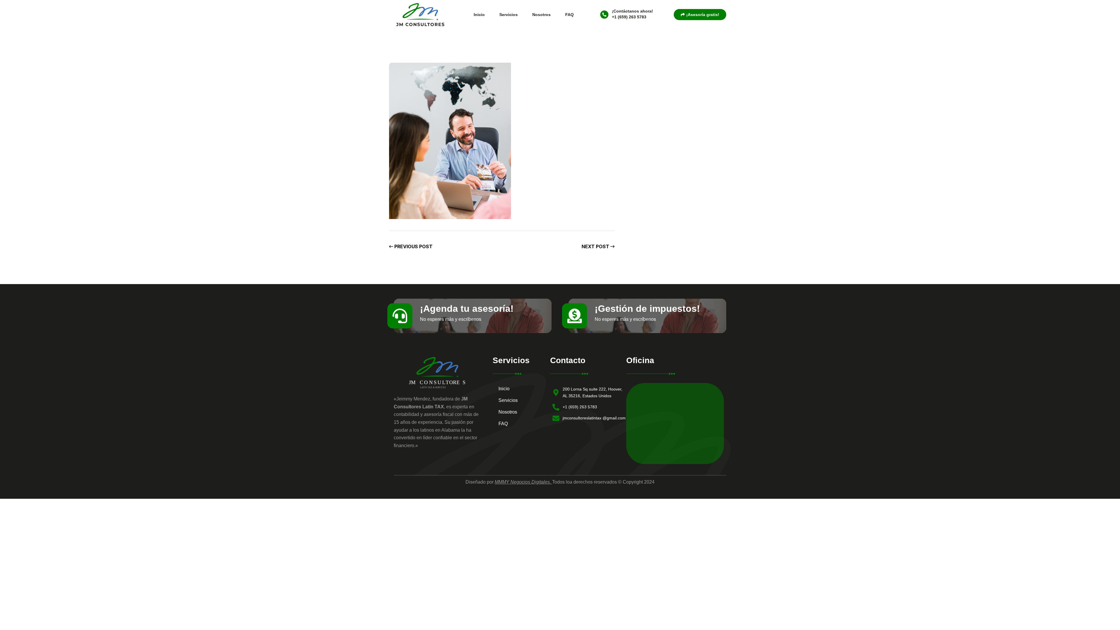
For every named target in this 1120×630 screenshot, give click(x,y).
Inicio (479, 14)
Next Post (596, 246)
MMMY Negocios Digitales (522, 482)
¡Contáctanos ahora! (632, 11)
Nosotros (541, 14)
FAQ (569, 14)
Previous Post (413, 246)
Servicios (508, 14)
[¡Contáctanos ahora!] (604, 14)
